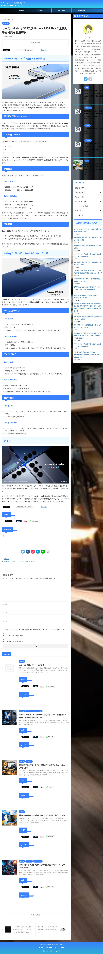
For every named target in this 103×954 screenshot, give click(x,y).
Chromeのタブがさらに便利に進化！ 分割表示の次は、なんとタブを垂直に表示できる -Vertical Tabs (88, 335)
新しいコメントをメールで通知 (13, 635)
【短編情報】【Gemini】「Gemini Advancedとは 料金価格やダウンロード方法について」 (87, 354)
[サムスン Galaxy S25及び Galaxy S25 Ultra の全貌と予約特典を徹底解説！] (38, 552)
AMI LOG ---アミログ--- (12, 5)
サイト (5, 621)
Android (6, 561)
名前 (5, 604)
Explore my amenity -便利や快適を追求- (51, 944)
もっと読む (36, 915)
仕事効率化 (81, 10)
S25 (32, 561)
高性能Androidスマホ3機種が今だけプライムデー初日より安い (42, 815)
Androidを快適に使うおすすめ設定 (31, 665)
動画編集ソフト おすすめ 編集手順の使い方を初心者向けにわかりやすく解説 (93, 113)
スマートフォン (14, 561)
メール (6, 613)
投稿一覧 (21, 10)
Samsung (27, 561)
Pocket (44, 50)
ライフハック (61, 10)
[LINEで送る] (28, 50)
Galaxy (22, 561)
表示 (38, 42)
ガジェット (41, 10)
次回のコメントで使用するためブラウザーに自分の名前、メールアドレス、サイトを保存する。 (35, 629)
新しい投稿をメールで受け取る (13, 641)
